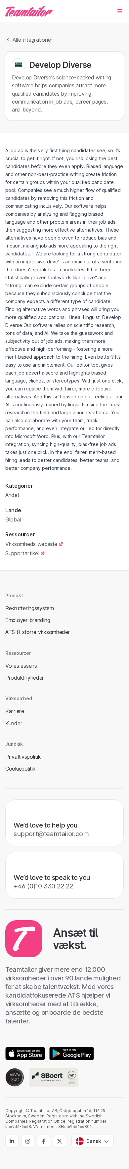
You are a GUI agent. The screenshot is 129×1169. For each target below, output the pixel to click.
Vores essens (21, 665)
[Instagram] (27, 1141)
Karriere (14, 711)
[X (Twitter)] (59, 1141)
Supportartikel (22, 553)
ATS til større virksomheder (37, 632)
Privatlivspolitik (22, 756)
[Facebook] (43, 1141)
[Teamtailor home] (29, 11)
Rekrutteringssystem (29, 608)
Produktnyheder (24, 677)
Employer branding (27, 620)
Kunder (13, 723)
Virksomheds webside (31, 544)
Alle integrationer (33, 39)
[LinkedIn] (12, 1141)
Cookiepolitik (20, 768)
